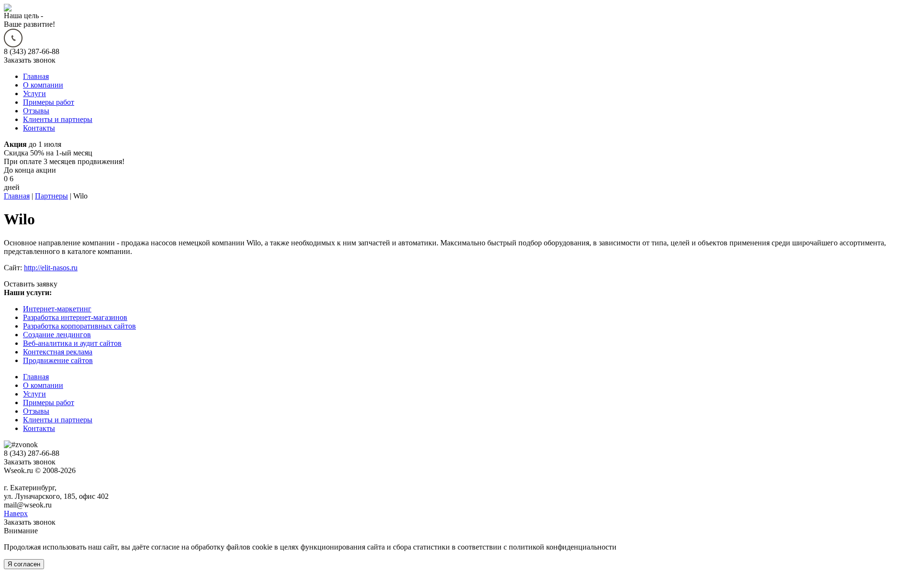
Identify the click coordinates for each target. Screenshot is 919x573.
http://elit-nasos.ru (51, 268)
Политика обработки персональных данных (76, 479)
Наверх (16, 513)
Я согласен (24, 564)
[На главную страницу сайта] (7, 9)
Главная (17, 196)
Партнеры (51, 196)
